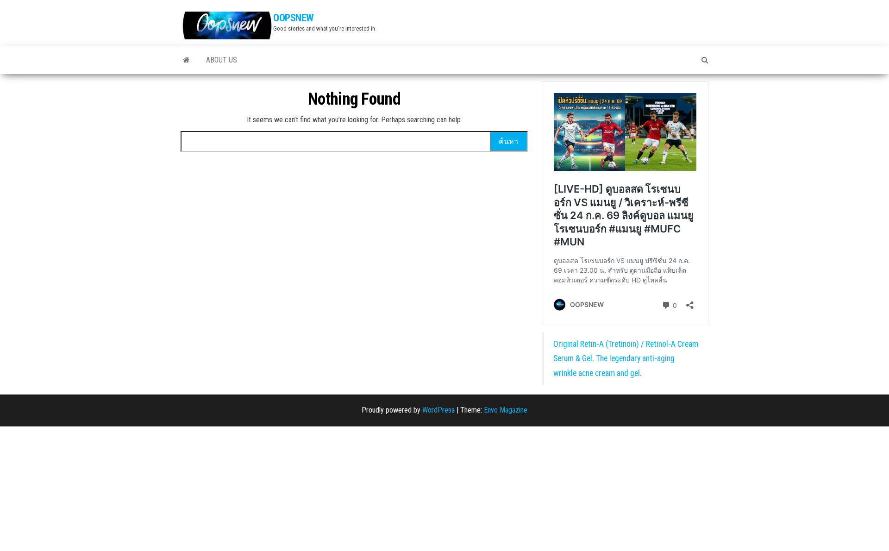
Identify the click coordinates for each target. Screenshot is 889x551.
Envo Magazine (505, 410)
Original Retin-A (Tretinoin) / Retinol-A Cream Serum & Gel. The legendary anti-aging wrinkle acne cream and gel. (625, 358)
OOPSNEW (293, 18)
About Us (221, 60)
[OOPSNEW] (186, 60)
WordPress (438, 410)
